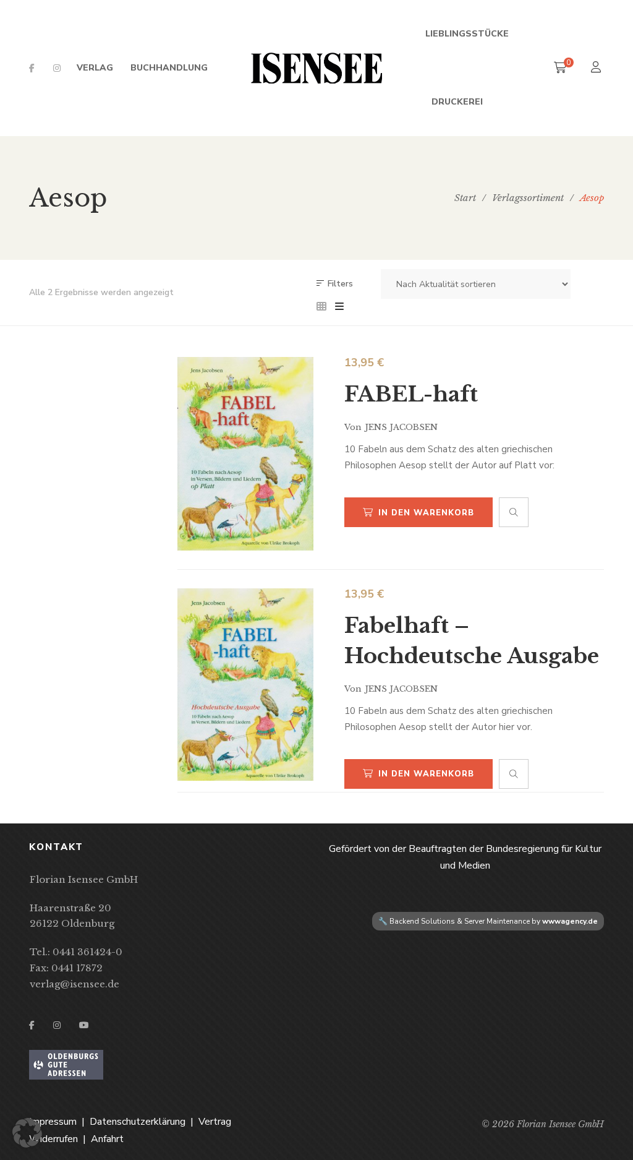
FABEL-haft (411, 394)
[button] (27, 1133)
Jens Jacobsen (401, 427)
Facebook (32, 68)
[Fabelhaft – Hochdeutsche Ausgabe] (245, 684)
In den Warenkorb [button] (426, 512)
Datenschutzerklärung (137, 1121)
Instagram (57, 68)
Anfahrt (107, 1139)
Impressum (53, 1121)
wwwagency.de (570, 921)
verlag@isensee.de (74, 984)
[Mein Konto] (597, 68)
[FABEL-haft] (245, 454)
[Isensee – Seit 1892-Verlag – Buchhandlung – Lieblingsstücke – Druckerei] (316, 68)
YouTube (84, 1025)
